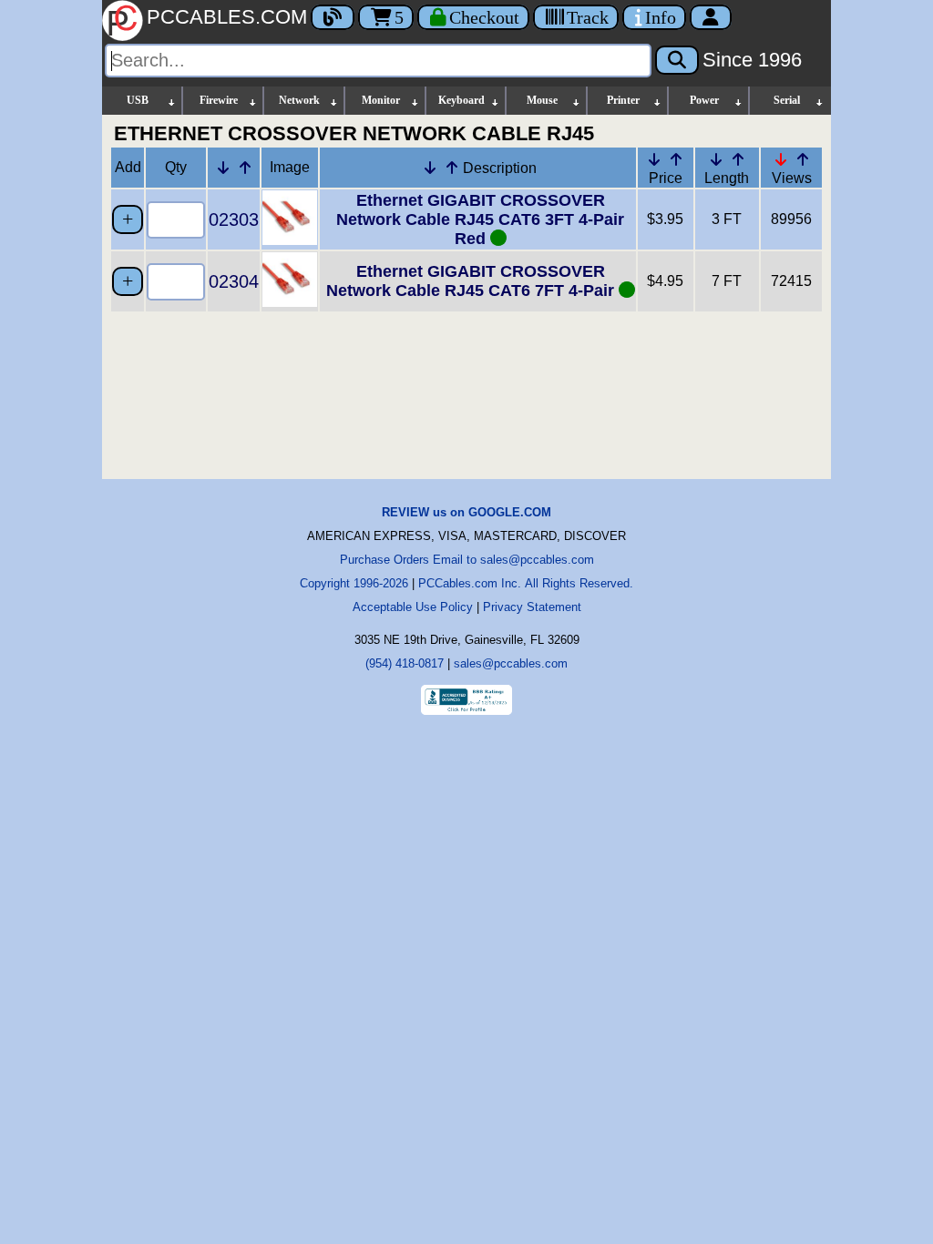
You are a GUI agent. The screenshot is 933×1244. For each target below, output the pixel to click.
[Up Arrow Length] (738, 159)
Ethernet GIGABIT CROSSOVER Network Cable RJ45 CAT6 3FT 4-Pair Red (480, 219)
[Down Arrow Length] (716, 159)
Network (299, 100)
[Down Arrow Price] (654, 159)
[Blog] (332, 17)
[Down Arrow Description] (430, 167)
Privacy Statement (532, 607)
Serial (787, 100)
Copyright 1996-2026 (354, 583)
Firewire (219, 100)
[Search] (677, 60)
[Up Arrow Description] (452, 167)
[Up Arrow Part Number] (245, 167)
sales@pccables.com (511, 663)
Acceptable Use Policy (413, 607)
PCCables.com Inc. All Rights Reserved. (525, 583)
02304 (234, 281)
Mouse (542, 100)
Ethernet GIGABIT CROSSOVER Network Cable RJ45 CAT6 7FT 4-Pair (472, 281)
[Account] (711, 17)
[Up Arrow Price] (676, 159)
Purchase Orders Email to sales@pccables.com (467, 559)
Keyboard (461, 100)
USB (138, 100)
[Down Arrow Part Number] (223, 167)
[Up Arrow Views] (803, 159)
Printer (623, 100)
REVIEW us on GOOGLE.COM (466, 512)
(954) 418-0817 (404, 663)
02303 (234, 219)
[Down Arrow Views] (781, 159)
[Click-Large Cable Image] (289, 240)
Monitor (381, 100)
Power (704, 100)
